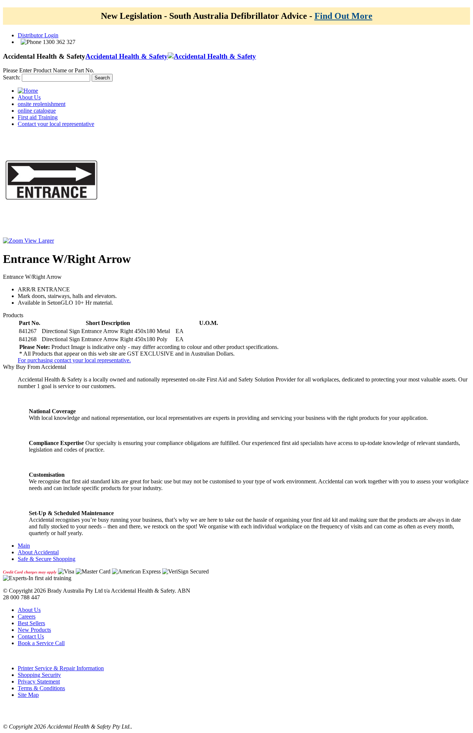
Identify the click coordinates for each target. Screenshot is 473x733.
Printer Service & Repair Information (61, 668)
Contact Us (31, 636)
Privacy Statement (39, 681)
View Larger (38, 240)
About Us (29, 610)
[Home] (28, 91)
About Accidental (38, 552)
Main (24, 545)
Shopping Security (39, 675)
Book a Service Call (41, 643)
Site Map (28, 695)
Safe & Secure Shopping (46, 559)
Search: (11, 77)
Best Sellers (31, 623)
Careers (26, 616)
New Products (34, 630)
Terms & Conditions (41, 688)
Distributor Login (38, 35)
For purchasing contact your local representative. (74, 360)
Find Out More (343, 16)
